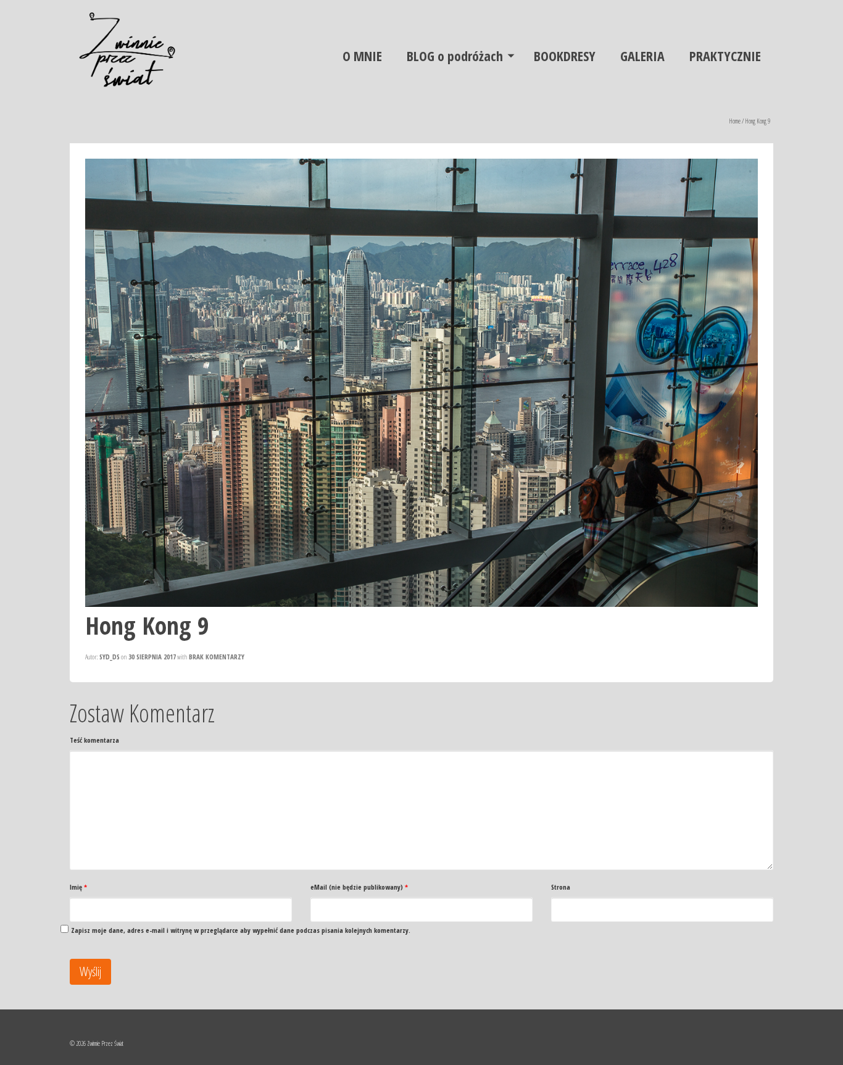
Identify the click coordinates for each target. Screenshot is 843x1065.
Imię (78, 887)
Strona (560, 887)
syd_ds (109, 656)
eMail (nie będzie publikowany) (359, 887)
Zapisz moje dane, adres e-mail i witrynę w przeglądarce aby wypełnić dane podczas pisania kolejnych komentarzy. (240, 930)
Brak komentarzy (216, 656)
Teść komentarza (94, 740)
